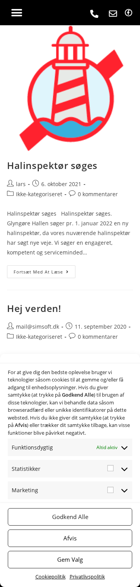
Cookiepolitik (50, 576)
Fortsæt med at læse (44, 270)
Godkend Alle (70, 517)
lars (21, 184)
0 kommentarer (98, 194)
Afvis (70, 538)
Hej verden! (34, 308)
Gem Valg (70, 559)
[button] (16, 12)
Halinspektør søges (52, 165)
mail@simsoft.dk (37, 326)
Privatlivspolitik (87, 576)
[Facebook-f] (128, 12)
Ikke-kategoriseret (39, 194)
